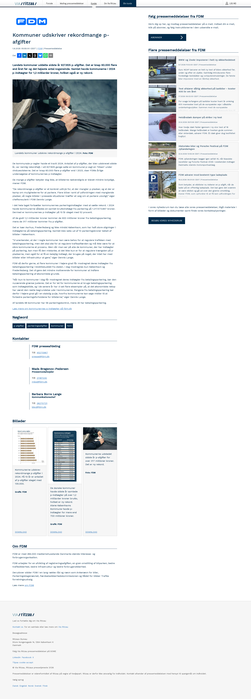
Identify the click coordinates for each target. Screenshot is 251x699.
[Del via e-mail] (50, 55)
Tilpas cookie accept (22, 662)
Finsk (45, 686)
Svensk (38, 686)
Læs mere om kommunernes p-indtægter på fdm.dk (42, 308)
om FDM (29, 585)
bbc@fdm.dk (39, 407)
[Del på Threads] (35, 55)
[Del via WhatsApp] (45, 55)
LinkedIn (16, 657)
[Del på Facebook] (19, 55)
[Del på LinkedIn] (24, 55)
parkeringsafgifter (37, 325)
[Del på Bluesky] (40, 55)
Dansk (15, 686)
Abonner (156, 37)
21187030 (42, 378)
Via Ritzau (63, 627)
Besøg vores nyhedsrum (166, 220)
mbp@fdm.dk (39, 382)
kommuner (57, 325)
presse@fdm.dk (40, 356)
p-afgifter (19, 325)
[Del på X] (29, 55)
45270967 (42, 352)
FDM (40, 48)
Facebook (26, 657)
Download (21, 532)
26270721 (42, 403)
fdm (69, 325)
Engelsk (23, 686)
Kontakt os (17, 627)
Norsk (31, 686)
